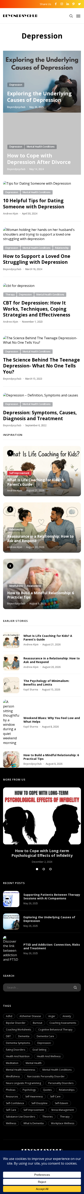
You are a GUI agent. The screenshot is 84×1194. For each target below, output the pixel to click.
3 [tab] (50, 869)
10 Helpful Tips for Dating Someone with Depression (33, 203)
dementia (23, 1036)
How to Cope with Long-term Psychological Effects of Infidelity (42, 853)
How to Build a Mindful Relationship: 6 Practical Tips (40, 595)
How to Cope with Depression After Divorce (39, 158)
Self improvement (33, 1110)
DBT (8, 1036)
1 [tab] (37, 869)
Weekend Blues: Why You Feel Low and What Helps (51, 720)
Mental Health (34, 1063)
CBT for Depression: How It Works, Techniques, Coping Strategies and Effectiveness (36, 308)
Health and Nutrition (18, 1056)
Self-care (55, 1096)
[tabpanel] (42, 825)
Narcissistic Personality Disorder (46, 1076)
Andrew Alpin (10, 213)
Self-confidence (15, 1103)
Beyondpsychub (16, 107)
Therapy (65, 1116)
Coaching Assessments (63, 1023)
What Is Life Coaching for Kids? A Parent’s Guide (35, 482)
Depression (44, 1043)
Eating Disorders (15, 1049)
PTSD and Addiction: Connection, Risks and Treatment (51, 946)
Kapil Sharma (30, 689)
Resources (12, 1096)
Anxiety (67, 1016)
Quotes (47, 1090)
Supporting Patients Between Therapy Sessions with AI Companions (51, 896)
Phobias (10, 1090)
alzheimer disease (30, 1016)
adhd (9, 1016)
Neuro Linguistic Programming (23, 1083)
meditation (12, 1063)
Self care (11, 1110)
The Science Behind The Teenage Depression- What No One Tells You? (41, 365)
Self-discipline (39, 1103)
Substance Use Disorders (20, 1116)
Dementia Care (45, 1036)
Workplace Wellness (62, 1123)
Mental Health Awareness (20, 1069)
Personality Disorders (60, 1083)
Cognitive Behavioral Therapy (55, 1029)
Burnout (37, 1023)
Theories (47, 1116)
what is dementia (33, 1123)
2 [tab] (44, 869)
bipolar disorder (15, 1023)
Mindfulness (13, 1076)
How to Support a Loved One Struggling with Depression (36, 259)
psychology (29, 1090)
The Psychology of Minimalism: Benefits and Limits (46, 682)
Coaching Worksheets (18, 1029)
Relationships (66, 1090)
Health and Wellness (49, 1056)
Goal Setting (39, 1049)
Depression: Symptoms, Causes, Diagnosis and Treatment (40, 415)
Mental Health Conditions (57, 1069)
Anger (51, 1016)
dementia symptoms (18, 1043)
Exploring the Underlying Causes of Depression (39, 96)
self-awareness (34, 1096)
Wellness (11, 1123)
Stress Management (62, 1110)
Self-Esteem (61, 1103)
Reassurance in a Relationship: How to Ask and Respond (40, 538)
